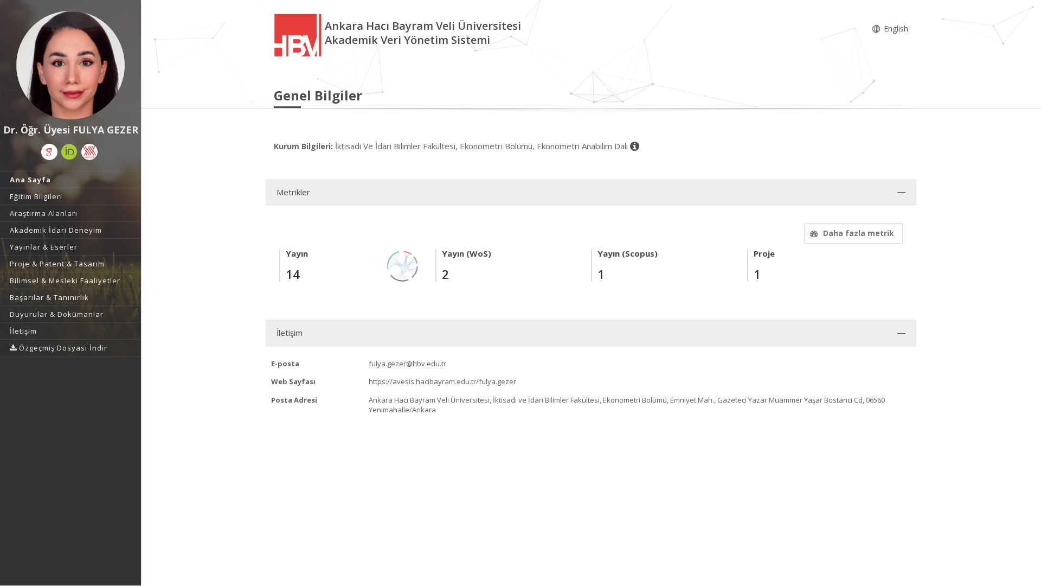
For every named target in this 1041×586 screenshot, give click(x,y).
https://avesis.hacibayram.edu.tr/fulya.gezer (442, 381)
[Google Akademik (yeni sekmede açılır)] (49, 152)
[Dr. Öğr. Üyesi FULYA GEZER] (70, 65)
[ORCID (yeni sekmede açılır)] (69, 152)
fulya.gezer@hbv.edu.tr (407, 363)
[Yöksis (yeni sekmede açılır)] (89, 152)
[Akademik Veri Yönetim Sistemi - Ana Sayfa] (299, 34)
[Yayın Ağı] (403, 265)
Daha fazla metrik (858, 233)
